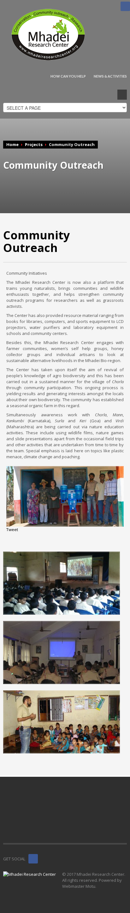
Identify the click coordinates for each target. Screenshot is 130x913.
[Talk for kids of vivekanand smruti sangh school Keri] (61, 721)
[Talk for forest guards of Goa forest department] (61, 652)
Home (12, 144)
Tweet (12, 529)
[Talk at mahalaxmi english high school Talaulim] (61, 583)
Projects (34, 144)
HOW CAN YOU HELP (68, 76)
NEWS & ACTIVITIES (110, 76)
